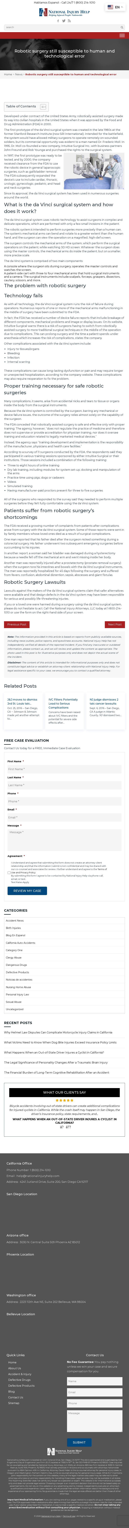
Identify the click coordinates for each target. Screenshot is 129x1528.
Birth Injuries (13, 928)
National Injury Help (50, 1516)
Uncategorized (14, 1009)
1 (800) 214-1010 (84, 2)
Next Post (115, 624)
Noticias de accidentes (19, 979)
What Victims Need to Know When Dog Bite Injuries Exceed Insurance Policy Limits (60, 1042)
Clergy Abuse (14, 957)
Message (14, 825)
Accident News (15, 920)
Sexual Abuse (14, 1001)
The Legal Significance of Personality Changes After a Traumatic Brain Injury (56, 1062)
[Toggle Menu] (122, 35)
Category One (14, 950)
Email (12, 809)
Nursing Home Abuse (18, 987)
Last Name (16, 777)
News (18, 74)
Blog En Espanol (15, 935)
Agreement (16, 856)
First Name (16, 761)
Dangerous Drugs (16, 964)
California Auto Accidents (20, 942)
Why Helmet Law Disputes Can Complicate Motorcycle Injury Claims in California (58, 1032)
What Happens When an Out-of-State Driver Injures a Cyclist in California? (54, 1052)
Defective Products (17, 972)
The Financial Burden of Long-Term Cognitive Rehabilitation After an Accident (56, 1072)
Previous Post (16, 624)
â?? (68, 1127)
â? (62, 1127)
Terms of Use (69, 1516)
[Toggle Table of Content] (41, 107)
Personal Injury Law (17, 994)
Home (8, 74)
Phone (13, 793)
